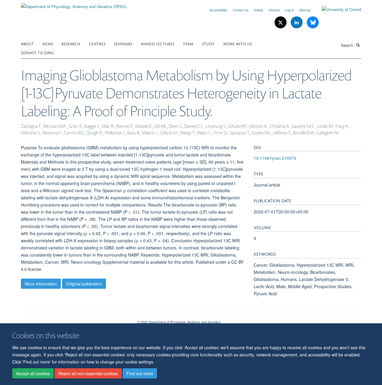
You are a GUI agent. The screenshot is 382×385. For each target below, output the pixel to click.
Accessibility (218, 9)
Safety (258, 9)
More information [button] (41, 284)
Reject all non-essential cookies (88, 373)
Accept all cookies (33, 373)
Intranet (274, 9)
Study (208, 43)
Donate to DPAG (37, 52)
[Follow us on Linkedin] (297, 22)
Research (70, 43)
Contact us (241, 9)
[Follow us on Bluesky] (313, 22)
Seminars (123, 43)
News (47, 43)
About (27, 43)
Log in (289, 9)
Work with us (237, 43)
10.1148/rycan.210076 (275, 158)
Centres (97, 43)
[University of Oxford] (337, 9)
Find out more (140, 373)
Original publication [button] (84, 284)
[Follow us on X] (281, 22)
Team (188, 43)
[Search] (358, 44)
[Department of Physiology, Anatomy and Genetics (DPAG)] (74, 4)
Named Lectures (157, 43)
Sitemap (305, 9)
